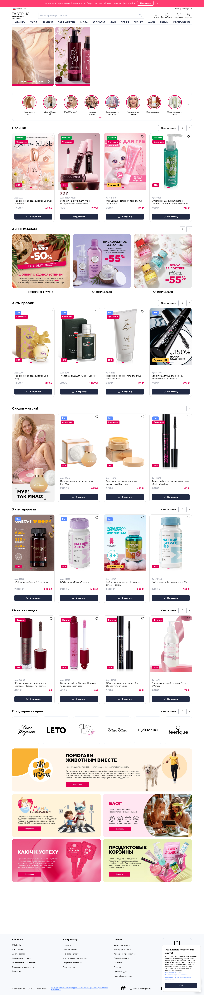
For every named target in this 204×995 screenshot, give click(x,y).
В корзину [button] (35, 216)
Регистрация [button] (187, 9)
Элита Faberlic (18, 954)
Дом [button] (113, 22)
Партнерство (69, 967)
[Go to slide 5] (36, 187)
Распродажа (182, 22)
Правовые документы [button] (22, 967)
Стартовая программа (72, 963)
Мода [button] (84, 22)
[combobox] (88, 16)
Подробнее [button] (79, 216)
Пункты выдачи (121, 972)
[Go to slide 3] (125, 187)
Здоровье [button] (98, 22)
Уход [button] (33, 22)
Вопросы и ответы (122, 945)
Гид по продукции (71, 954)
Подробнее (145, 3)
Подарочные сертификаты (140, 989)
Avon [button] (151, 22)
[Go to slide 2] (101, 117)
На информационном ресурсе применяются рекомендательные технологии (79, 989)
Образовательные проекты (24, 963)
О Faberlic (16, 945)
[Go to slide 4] (35, 187)
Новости (67, 945)
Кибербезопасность (123, 976)
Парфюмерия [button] (66, 22)
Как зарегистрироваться (124, 954)
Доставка (118, 963)
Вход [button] (177, 9)
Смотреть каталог (71, 949)
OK (181, 985)
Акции (164, 22)
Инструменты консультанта (75, 958)
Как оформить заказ (122, 949)
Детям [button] (125, 22)
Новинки (19, 22)
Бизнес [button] (138, 22)
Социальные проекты (22, 958)
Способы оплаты (121, 958)
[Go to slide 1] (100, 117)
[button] (102, 3)
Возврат (117, 967)
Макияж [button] (47, 22)
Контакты (16, 971)
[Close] (157, 3)
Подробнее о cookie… (173, 972)
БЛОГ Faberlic (18, 949)
